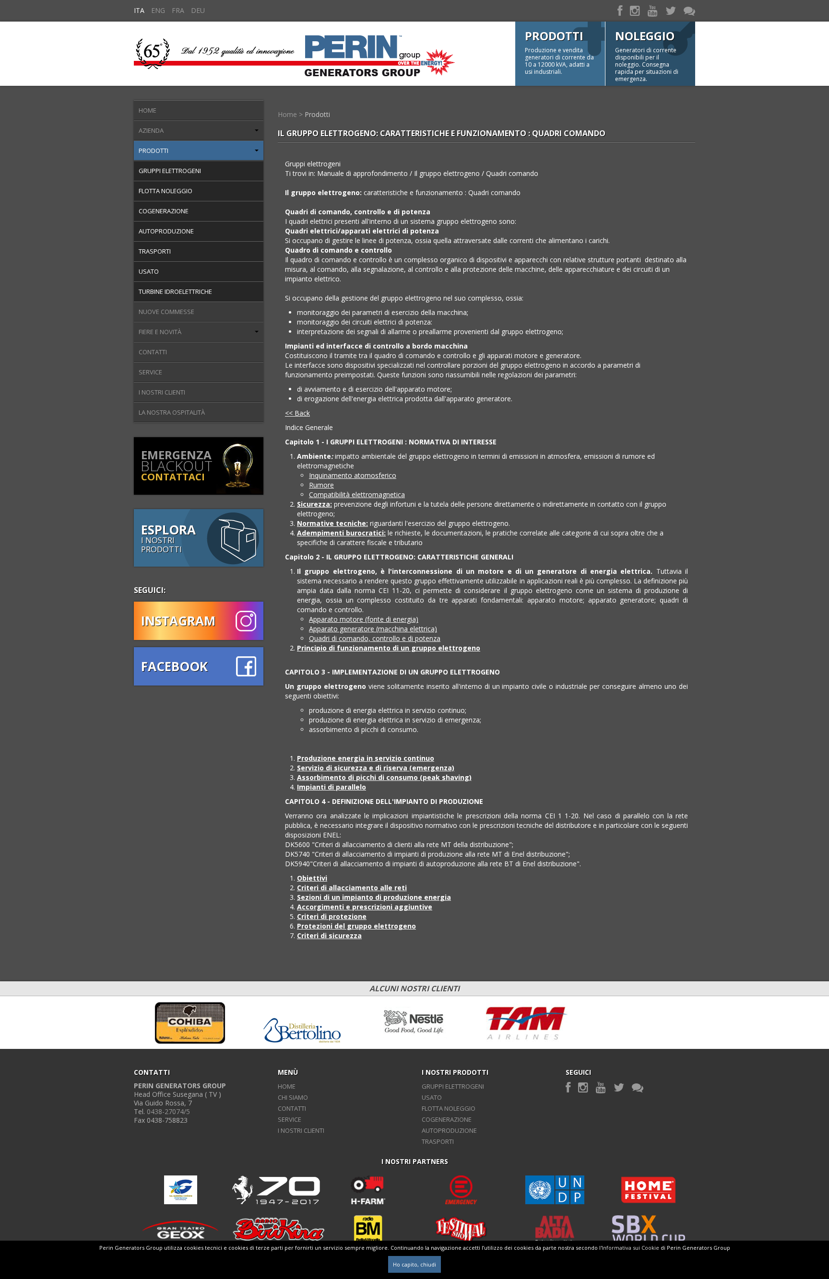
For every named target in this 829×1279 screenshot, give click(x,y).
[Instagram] (635, 10)
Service (150, 372)
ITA (139, 10)
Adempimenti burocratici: (341, 532)
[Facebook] (619, 10)
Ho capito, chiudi (414, 1264)
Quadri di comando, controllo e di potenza (374, 638)
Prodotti (153, 150)
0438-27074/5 (168, 1111)
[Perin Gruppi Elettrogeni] (294, 53)
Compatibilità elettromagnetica (357, 494)
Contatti (153, 352)
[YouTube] (653, 10)
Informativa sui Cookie (630, 1247)
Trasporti (155, 251)
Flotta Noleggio (165, 190)
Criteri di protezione (332, 916)
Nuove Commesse (166, 311)
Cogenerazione (164, 211)
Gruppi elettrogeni (170, 170)
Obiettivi (312, 878)
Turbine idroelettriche (175, 291)
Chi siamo (293, 1097)
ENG (158, 10)
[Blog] (689, 10)
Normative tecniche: (332, 523)
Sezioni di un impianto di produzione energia (374, 897)
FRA (178, 10)
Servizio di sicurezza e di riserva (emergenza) (375, 767)
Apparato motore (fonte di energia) (363, 619)
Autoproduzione (166, 231)
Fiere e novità (160, 331)
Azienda (151, 130)
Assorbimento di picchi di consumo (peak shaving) (384, 777)
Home (147, 110)
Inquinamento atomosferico (352, 475)
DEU (198, 10)
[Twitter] (670, 10)
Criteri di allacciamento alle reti (352, 887)
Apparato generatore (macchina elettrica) (373, 628)
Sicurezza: (314, 504)
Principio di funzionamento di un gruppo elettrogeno (388, 647)
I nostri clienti (162, 392)
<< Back (297, 413)
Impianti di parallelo (331, 786)
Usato (149, 271)
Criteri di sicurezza (329, 935)
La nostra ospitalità (172, 412)
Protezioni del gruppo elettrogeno (356, 925)
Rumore (321, 484)
